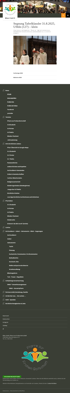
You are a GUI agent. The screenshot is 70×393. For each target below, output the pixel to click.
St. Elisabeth (11, 151)
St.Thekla (10, 132)
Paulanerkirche (12, 163)
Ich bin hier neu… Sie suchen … (15, 296)
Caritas (7, 227)
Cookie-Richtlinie (52, 383)
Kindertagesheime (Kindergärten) (18, 185)
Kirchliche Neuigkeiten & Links (15, 303)
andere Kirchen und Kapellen (16, 166)
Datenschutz (6, 319)
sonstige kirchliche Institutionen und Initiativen (23, 197)
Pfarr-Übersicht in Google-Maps (18, 147)
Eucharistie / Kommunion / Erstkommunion (23, 254)
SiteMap (5, 325)
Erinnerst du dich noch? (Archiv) (17, 223)
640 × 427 (34, 30)
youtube (10, 113)
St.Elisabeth (11, 125)
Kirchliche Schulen (13, 193)
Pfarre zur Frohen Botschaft (10, 15)
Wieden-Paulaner (13, 136)
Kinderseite (11, 220)
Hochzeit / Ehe (14, 262)
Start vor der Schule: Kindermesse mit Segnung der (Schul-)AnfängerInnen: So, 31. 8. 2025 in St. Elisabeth (32, 32)
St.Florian (10, 128)
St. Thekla (10, 159)
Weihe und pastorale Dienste (18, 265)
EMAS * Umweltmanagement (16, 284)
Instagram (5, 322)
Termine (8, 117)
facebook (10, 109)
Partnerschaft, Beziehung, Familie (16, 292)
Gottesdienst (11, 235)
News (7, 90)
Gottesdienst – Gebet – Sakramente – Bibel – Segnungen (24, 231)
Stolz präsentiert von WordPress (17, 390)
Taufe (11, 246)
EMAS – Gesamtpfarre (16, 288)
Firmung (12, 250)
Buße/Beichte (13, 258)
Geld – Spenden (10, 300)
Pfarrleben (9, 201)
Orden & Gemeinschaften (15, 174)
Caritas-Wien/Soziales (14, 178)
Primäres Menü (68, 15)
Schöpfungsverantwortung (14, 281)
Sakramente (11, 243)
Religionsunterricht (13, 182)
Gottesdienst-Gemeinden (15, 170)
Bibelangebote (12, 273)
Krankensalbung (14, 269)
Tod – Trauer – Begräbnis (15, 277)
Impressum (6, 316)
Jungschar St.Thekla (14, 189)
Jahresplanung (12, 140)
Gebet (9, 239)
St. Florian (10, 155)
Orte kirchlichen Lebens (13, 144)
